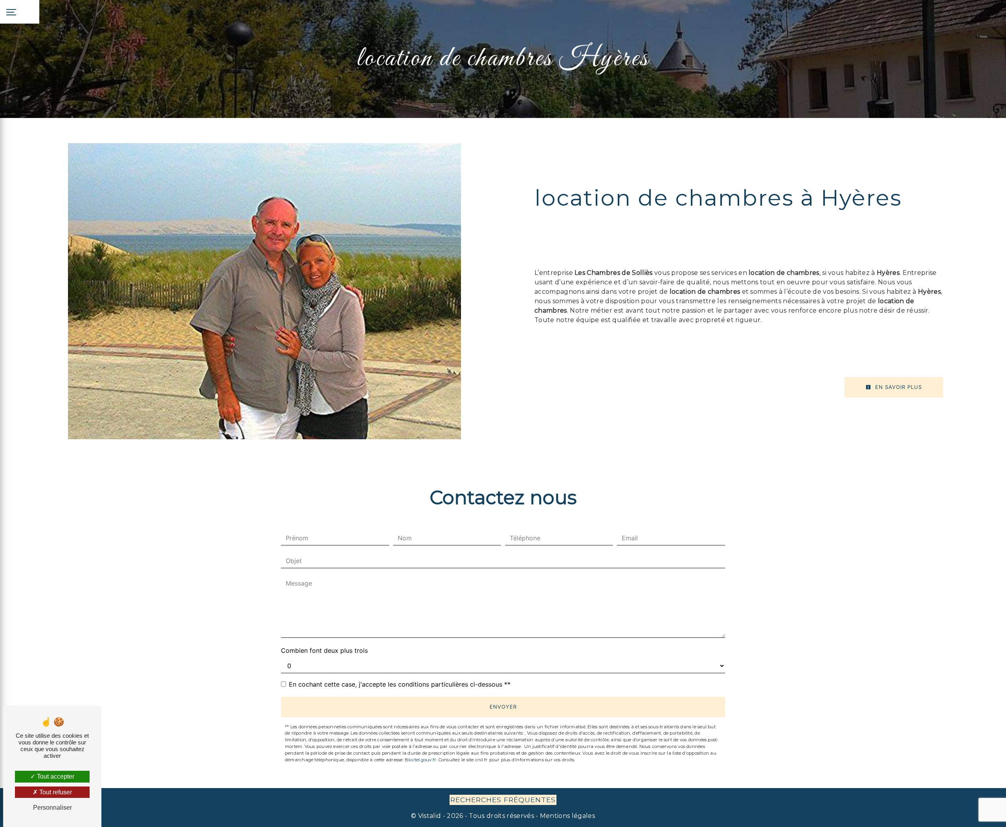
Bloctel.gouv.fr (420, 760)
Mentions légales (566, 816)
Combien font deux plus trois (324, 650)
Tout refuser (55, 792)
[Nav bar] (19, 12)
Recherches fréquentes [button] (503, 800)
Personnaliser (52, 807)
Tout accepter (54, 776)
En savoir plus (897, 387)
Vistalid (429, 816)
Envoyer (503, 707)
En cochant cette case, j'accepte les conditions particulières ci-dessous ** (399, 684)
